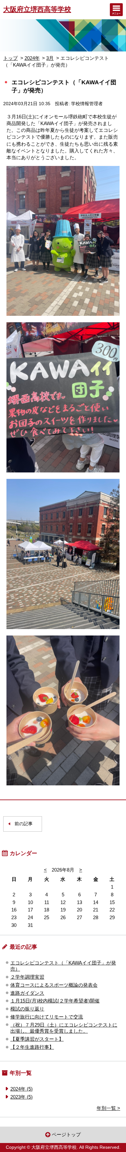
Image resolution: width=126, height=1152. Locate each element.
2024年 (32, 58)
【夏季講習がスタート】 (37, 1039)
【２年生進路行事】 (32, 1047)
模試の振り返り (27, 1008)
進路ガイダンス (27, 993)
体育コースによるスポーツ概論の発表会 (54, 985)
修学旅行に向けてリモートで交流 (46, 1016)
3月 (50, 58)
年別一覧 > (108, 1108)
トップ (10, 58)
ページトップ (66, 1134)
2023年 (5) (21, 1097)
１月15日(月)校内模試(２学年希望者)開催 (55, 1000)
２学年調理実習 (27, 977)
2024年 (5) (21, 1089)
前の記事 (24, 823)
